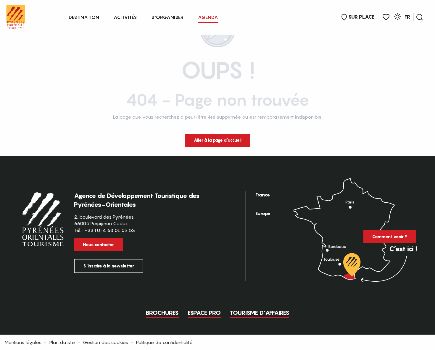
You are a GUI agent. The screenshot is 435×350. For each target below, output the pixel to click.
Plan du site (62, 342)
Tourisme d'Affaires (259, 312)
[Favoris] (386, 17)
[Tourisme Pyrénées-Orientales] (15, 15)
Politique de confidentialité (164, 342)
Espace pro (204, 312)
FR (407, 17)
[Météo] (397, 17)
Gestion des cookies (105, 342)
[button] (419, 17)
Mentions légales (22, 342)
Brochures (162, 312)
